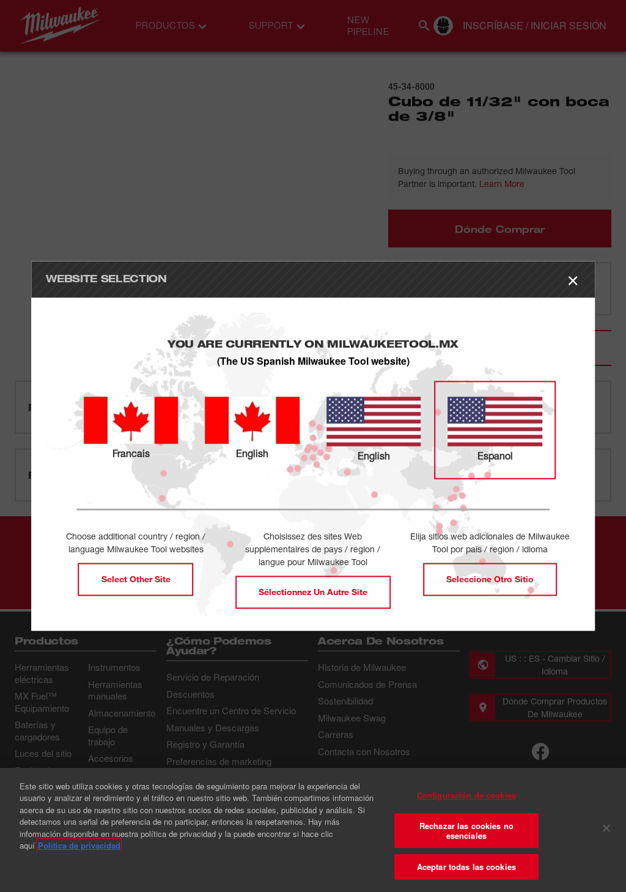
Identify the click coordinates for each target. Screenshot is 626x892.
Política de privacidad (79, 845)
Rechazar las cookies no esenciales (466, 830)
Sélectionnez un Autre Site (313, 592)
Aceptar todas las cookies (466, 866)
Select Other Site (136, 579)
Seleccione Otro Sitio (490, 579)
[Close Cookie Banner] (606, 828)
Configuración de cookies (466, 795)
